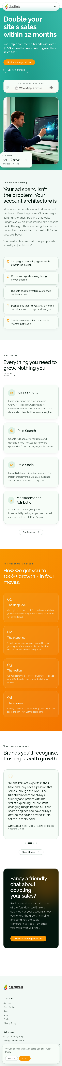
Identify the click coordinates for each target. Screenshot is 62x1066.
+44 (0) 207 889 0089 (13, 1036)
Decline (11, 1058)
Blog (5, 1011)
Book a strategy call (17, 62)
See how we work (16, 70)
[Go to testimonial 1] (25, 843)
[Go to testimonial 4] (36, 843)
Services (7, 1003)
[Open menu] (54, 6)
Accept (25, 1058)
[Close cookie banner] (59, 1045)
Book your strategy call (26, 938)
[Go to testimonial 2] (30, 843)
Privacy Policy (9, 1023)
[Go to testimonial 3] (33, 843)
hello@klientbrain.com (13, 1041)
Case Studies (28, 852)
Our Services (28, 532)
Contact (7, 1019)
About (6, 1015)
